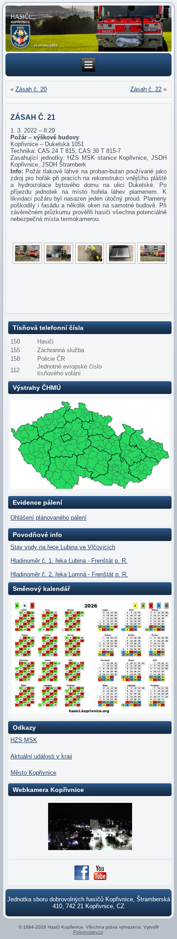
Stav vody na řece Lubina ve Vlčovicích (62, 547)
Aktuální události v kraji (41, 756)
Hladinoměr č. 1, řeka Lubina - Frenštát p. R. (69, 560)
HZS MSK (23, 740)
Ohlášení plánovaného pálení (48, 517)
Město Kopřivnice (33, 772)
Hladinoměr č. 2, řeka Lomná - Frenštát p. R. (69, 574)
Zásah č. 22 (146, 89)
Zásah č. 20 (31, 89)
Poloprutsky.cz (88, 931)
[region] (88, 28)
